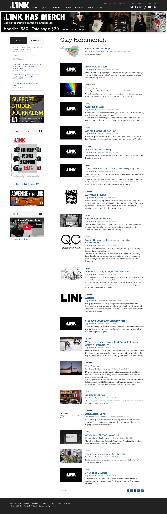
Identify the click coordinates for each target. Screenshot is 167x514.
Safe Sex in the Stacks (97, 218)
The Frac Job (92, 366)
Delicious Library (95, 394)
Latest (19, 40)
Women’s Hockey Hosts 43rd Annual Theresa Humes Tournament (111, 343)
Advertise (141, 3)
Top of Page (52, 506)
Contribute (132, 3)
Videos (89, 7)
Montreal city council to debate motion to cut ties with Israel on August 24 (27, 48)
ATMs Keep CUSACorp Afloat (102, 435)
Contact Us (152, 3)
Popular (36, 40)
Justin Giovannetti (104, 369)
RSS (68, 503)
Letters (67, 7)
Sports (44, 7)
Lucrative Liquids (95, 194)
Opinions (78, 7)
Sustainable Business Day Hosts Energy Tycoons (113, 168)
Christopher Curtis (91, 438)
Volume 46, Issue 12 (25, 184)
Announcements (110, 3)
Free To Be (91, 88)
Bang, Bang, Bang (95, 413)
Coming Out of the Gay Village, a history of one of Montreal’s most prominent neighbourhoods (27, 66)
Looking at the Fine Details (100, 130)
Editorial (90, 297)
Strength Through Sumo (21, 239)
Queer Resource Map (97, 48)
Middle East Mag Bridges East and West (108, 271)
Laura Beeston (103, 301)
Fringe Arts (56, 7)
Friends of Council (96, 472)
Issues (99, 7)
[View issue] (27, 180)
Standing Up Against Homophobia (105, 320)
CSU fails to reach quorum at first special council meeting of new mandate (26, 76)
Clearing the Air (94, 106)
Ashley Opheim (90, 51)
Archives (52, 503)
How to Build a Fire (96, 66)
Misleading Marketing (98, 149)
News (36, 7)
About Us (122, 3)
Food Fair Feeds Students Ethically (105, 454)
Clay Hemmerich (102, 51)
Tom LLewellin (90, 417)
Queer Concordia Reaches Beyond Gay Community (107, 241)
